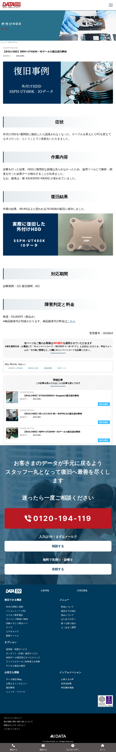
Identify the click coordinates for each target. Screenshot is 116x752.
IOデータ (62, 368)
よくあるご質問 (68, 627)
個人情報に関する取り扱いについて (18, 721)
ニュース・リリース (15, 691)
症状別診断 (66, 683)
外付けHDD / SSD (14, 606)
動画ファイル (12, 635)
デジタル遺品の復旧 (15, 665)
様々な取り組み (68, 623)
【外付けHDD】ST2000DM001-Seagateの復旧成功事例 (51, 395)
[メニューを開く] (111, 5)
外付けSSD (34, 368)
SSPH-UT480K (16, 368)
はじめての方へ (68, 619)
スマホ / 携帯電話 (14, 615)
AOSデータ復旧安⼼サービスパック (23, 657)
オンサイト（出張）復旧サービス (22, 653)
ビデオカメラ (12, 631)
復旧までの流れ (68, 611)
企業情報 (45, 590)
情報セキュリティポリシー (15, 725)
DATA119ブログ (13, 42)
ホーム (3, 42)
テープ (9, 627)
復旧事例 (10, 687)
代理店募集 (82, 590)
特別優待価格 (67, 687)
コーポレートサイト (12, 729)
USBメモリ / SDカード (17, 623)
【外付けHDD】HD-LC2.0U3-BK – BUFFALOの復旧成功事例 (52, 413)
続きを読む (103, 404)
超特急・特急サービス (16, 649)
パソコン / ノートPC (16, 611)
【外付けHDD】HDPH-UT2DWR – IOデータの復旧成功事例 (51, 431)
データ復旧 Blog (14, 679)
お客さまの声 (67, 679)
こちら (71, 321)
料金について (67, 606)
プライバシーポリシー (13, 718)
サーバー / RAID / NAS (17, 619)
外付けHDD (20, 56)
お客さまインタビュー (16, 683)
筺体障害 (48, 368)
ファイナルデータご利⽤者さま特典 (23, 661)
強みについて (67, 615)
